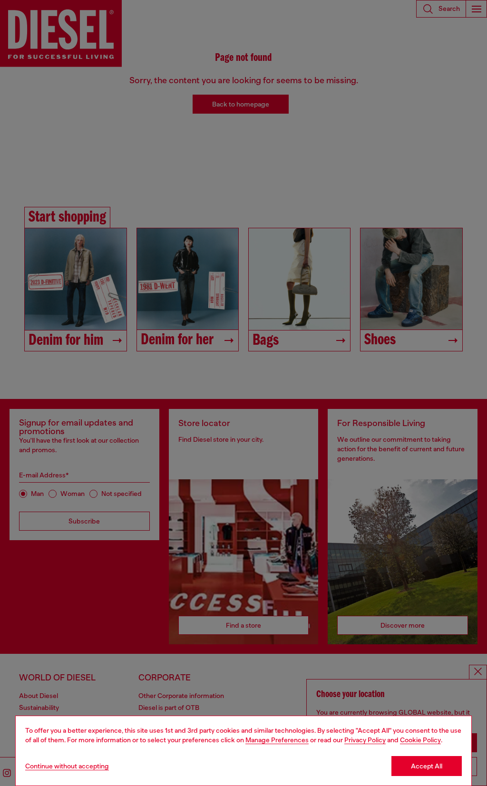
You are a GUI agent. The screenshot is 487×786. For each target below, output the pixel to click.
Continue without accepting (67, 766)
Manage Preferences (277, 740)
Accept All (426, 766)
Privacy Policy (365, 740)
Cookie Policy (420, 740)
